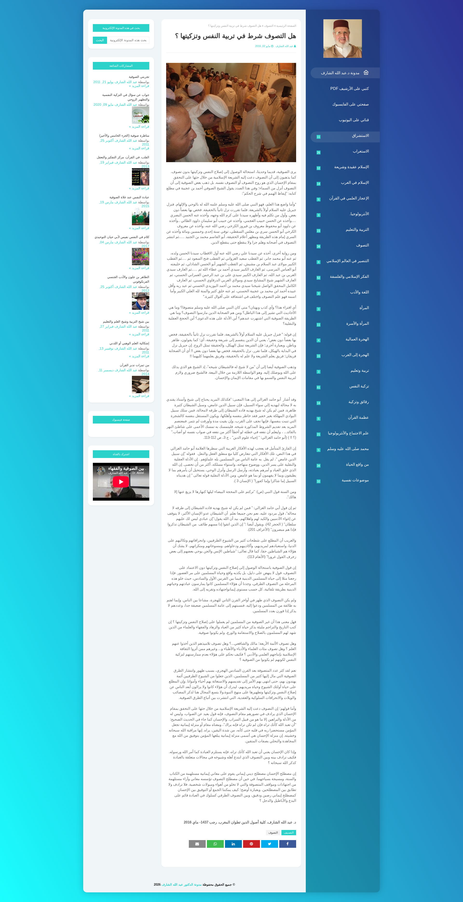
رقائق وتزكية (343, 402)
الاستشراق (343, 135)
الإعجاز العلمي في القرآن (343, 198)
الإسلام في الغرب (343, 182)
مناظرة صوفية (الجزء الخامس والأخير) (124, 135)
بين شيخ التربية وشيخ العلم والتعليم (126, 321)
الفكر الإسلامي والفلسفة (343, 276)
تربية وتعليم (343, 370)
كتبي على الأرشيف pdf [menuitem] (349, 88)
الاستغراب (343, 151)
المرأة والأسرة (343, 323)
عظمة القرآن (343, 417)
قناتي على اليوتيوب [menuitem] (354, 120)
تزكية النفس (343, 386)
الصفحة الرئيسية (286, 25)
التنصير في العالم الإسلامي (343, 261)
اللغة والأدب (343, 292)
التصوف (343, 245)
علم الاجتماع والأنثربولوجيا (343, 433)
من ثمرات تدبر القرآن (134, 365)
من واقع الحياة (343, 464)
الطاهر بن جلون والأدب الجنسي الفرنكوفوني (128, 279)
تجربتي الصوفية (139, 77)
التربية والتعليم (343, 229)
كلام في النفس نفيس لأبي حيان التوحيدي (122, 237)
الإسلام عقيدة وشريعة (343, 167)
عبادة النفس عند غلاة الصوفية (129, 197)
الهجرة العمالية (343, 339)
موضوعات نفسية (343, 480)
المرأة (343, 308)
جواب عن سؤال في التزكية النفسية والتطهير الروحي (125, 97)
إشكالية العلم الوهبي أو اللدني (129, 343)
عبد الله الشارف (284, 46)
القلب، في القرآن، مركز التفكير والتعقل (123, 157)
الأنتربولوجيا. (343, 214)
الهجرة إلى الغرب (343, 355)
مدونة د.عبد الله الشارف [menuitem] (340, 73)
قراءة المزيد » (139, 86)
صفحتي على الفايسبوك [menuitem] (350, 104)
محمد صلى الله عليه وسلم (343, 449)
